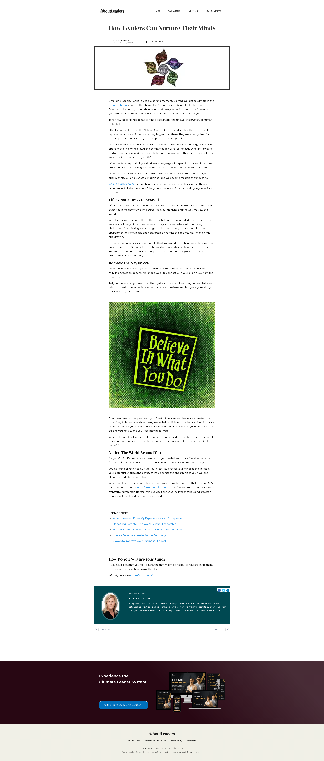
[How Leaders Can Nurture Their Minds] (162, 68)
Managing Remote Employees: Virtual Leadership (144, 523)
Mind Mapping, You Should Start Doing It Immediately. (148, 529)
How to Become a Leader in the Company (139, 535)
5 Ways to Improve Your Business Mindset (139, 540)
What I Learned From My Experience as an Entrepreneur (149, 518)
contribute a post (141, 575)
